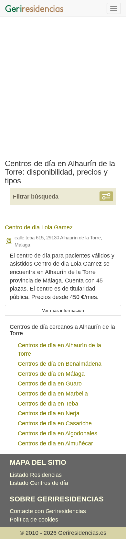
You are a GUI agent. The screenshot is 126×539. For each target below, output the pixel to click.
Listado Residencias (36, 475)
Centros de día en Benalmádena (59, 364)
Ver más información (63, 310)
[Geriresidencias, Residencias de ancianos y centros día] (34, 8)
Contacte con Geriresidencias (48, 511)
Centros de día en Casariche (55, 423)
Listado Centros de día (39, 483)
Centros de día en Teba (48, 403)
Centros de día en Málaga (51, 374)
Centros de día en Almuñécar (55, 443)
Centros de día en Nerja (48, 413)
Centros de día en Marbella (53, 393)
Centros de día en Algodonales (57, 433)
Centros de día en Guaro (50, 383)
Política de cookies (34, 519)
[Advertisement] (63, 86)
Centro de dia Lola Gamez (39, 227)
